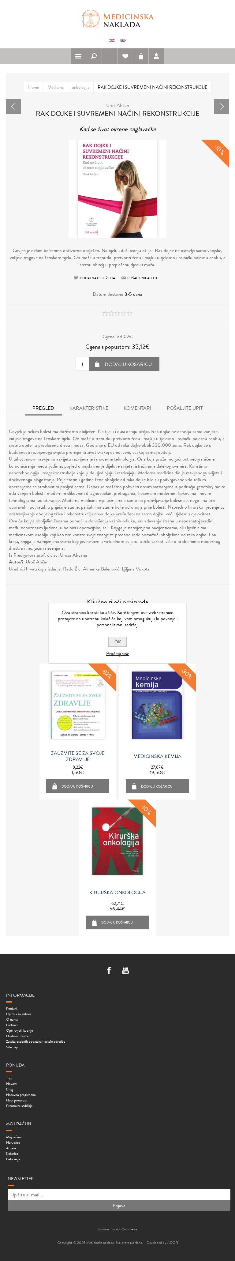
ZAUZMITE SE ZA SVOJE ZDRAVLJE (77, 756)
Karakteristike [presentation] (88, 408)
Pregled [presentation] (43, 408)
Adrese (11, 1148)
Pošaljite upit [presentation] (185, 408)
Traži (9, 1078)
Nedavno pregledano (21, 1094)
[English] (122, 40)
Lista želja (13, 1159)
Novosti (11, 1083)
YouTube (125, 971)
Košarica (140, 56)
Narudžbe (13, 1142)
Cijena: (109, 336)
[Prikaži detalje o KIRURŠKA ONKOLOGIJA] (117, 841)
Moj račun (13, 1137)
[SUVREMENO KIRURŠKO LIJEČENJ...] (221, 106)
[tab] (43, 409)
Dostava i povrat (18, 1036)
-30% (186, 673)
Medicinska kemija (157, 756)
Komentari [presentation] (137, 408)
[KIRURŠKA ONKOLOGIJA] (13, 106)
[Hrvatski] (112, 40)
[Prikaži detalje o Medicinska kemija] (157, 705)
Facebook (109, 971)
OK (117, 642)
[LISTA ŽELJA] (125, 56)
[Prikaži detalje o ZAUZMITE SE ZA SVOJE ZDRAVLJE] (78, 705)
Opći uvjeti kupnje (19, 1030)
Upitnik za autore (18, 1014)
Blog (9, 1089)
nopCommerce (126, 1229)
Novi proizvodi (16, 1100)
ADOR (172, 1242)
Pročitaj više (117, 653)
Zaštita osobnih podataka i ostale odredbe (35, 1041)
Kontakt (11, 1008)
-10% (219, 149)
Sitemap (12, 1047)
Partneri (12, 1025)
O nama (12, 1019)
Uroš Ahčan (117, 105)
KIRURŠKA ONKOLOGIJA (117, 893)
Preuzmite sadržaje (19, 1106)
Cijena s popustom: (108, 346)
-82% (106, 673)
